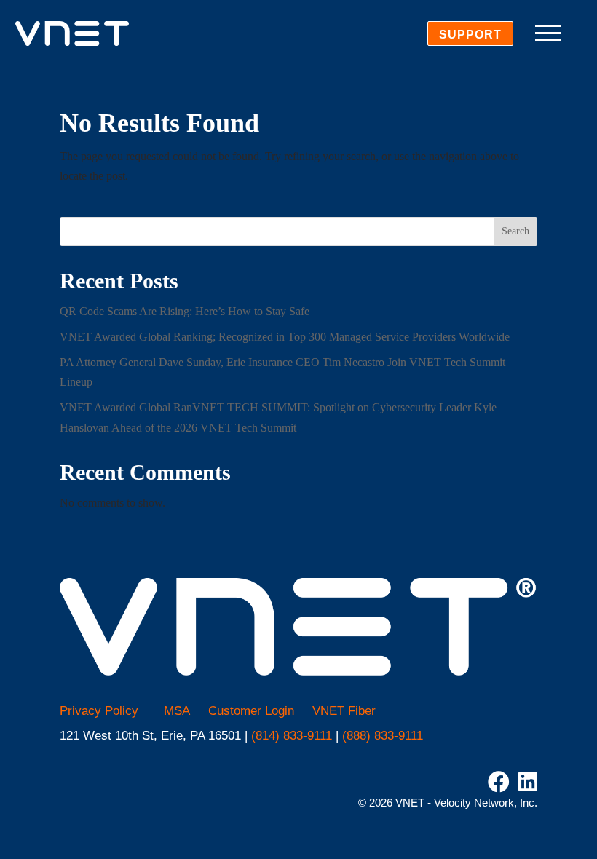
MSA (177, 711)
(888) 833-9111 (382, 736)
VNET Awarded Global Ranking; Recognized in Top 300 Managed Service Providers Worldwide (285, 336)
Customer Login (251, 711)
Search (515, 231)
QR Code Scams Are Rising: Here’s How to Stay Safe (184, 311)
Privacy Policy (99, 711)
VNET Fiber (344, 711)
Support (470, 34)
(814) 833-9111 (291, 736)
